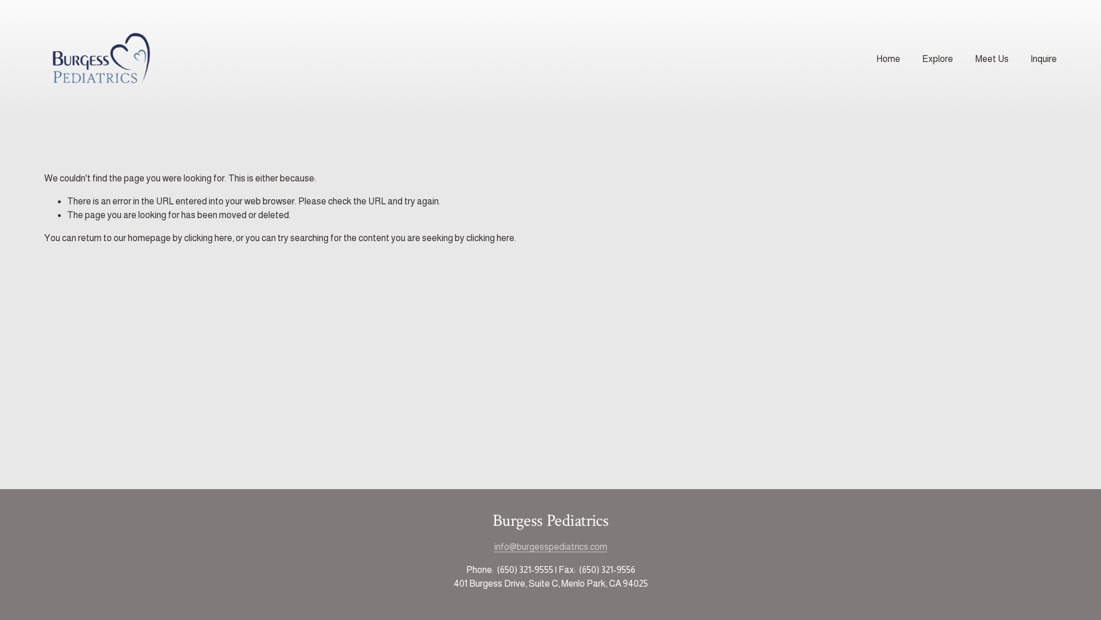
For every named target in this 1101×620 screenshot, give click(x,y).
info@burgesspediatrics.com (550, 547)
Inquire (1043, 59)
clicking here (208, 238)
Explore (937, 59)
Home (888, 59)
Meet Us (992, 59)
